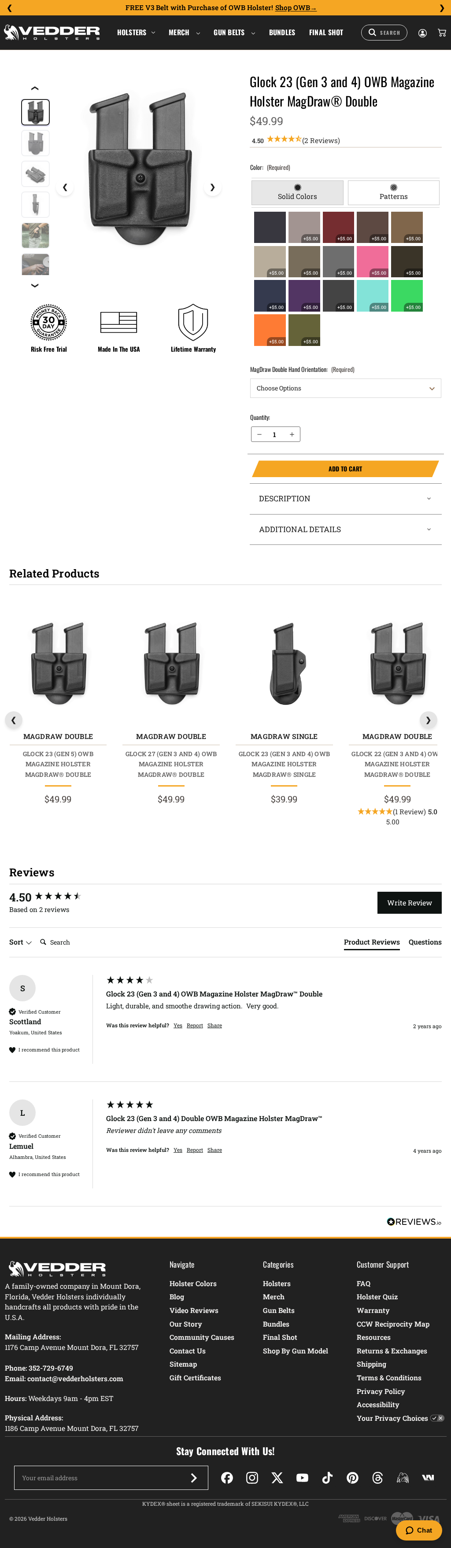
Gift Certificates (195, 1377)
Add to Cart (307, 468)
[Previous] (9, 8)
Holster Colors (193, 1283)
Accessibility (378, 1404)
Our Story (186, 1323)
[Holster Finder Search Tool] (384, 32)
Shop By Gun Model (295, 1350)
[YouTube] (302, 1477)
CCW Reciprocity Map (393, 1323)
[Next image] (213, 187)
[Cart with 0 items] (441, 32)
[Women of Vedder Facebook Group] (402, 1477)
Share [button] (214, 1025)
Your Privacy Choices (392, 1418)
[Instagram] (252, 1477)
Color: (270, 167)
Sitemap (183, 1363)
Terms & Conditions (389, 1377)
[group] (55, 897)
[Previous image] (65, 187)
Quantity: (260, 417)
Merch (180, 32)
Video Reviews (194, 1310)
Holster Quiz (377, 1296)
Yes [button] (178, 1025)
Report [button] (195, 1025)
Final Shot (326, 32)
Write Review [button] (409, 902)
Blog (177, 1296)
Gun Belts (230, 32)
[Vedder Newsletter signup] (193, 1478)
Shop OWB (292, 7)
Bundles (282, 32)
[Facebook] (227, 1477)
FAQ (363, 1283)
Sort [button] (17, 941)
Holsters (132, 32)
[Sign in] (422, 32)
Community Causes (202, 1337)
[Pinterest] (352, 1477)
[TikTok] (327, 1477)
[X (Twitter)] (277, 1477)
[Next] (442, 8)
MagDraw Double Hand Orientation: (302, 369)
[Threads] (377, 1477)
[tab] (297, 192)
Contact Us (188, 1350)
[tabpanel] (345, 278)
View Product (58, 664)
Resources (374, 1337)
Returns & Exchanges (392, 1350)
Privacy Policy (381, 1391)
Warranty (373, 1310)
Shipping (371, 1363)
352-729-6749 (51, 1367)
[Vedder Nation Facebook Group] (427, 1477)
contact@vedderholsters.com (75, 1378)
